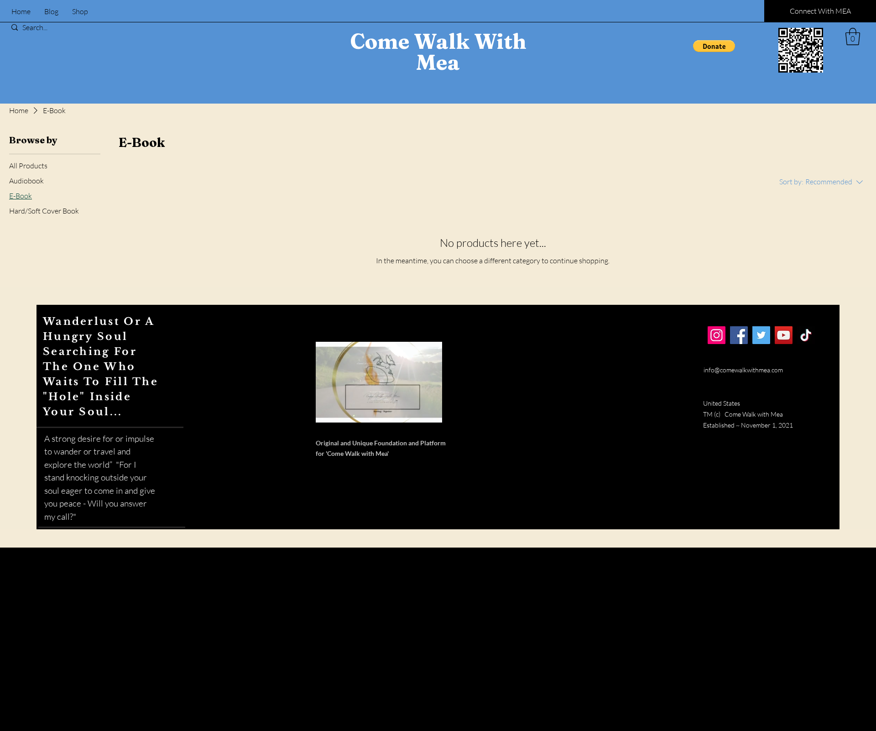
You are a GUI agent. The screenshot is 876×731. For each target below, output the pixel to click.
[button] (714, 46)
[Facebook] (739, 335)
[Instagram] (716, 335)
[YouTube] (784, 335)
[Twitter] (761, 335)
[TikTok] (806, 335)
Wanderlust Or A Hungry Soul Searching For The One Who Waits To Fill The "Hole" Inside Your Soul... (100, 366)
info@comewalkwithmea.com (743, 370)
